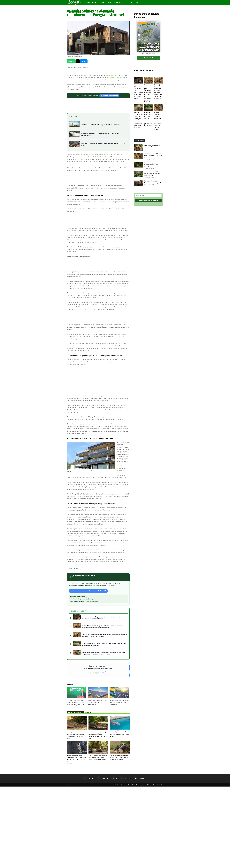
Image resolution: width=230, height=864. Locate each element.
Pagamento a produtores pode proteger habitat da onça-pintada (153, 164)
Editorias (116, 3)
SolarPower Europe (103, 157)
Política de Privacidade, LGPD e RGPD (124, 768)
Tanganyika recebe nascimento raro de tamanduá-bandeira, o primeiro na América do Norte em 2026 (119, 741)
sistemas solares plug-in (115, 77)
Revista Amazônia (130, 3)
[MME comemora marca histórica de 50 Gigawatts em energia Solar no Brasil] (98, 676)
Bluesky (84, 61)
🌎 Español (160, 768)
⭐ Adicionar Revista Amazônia (109, 95)
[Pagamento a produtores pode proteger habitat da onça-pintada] (138, 165)
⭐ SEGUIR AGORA (98, 657)
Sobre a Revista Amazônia (101, 768)
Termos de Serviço (141, 768)
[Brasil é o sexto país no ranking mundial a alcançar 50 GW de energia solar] (119, 676)
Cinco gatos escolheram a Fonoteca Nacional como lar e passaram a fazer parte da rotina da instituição (97, 741)
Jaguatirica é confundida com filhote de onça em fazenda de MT (153, 155)
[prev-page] (68, 748)
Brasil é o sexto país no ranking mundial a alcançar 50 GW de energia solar (119, 686)
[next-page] (71, 748)
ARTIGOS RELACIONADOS (75, 696)
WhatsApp (71, 61)
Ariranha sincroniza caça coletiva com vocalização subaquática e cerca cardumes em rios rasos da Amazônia (138, 120)
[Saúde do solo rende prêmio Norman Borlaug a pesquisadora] (138, 183)
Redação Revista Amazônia (76, 18)
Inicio (68, 67)
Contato (112, 768)
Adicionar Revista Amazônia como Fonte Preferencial (89, 574)
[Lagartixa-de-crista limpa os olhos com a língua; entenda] (138, 147)
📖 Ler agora (148, 58)
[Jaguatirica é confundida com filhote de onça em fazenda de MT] (138, 156)
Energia (73, 67)
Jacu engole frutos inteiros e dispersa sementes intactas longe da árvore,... (152, 173)
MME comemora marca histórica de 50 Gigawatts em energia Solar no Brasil (97, 686)
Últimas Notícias (105, 3)
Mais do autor (89, 696)
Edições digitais (90, 3)
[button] (161, 3)
